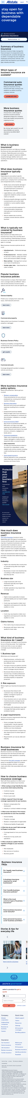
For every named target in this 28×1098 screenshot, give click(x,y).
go (9, 1005)
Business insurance (21, 1049)
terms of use (4, 1061)
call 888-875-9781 (11, 96)
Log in (22, 2)
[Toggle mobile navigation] (3, 2)
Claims (17, 1020)
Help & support (19, 1018)
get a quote (9, 124)
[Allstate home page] (12, 2)
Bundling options (20, 1032)
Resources (18, 1023)
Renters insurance (6, 1050)
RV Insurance (19, 1047)
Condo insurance (6, 1052)
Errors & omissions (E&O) (11, 421)
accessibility (4, 1063)
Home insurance (6, 1045)
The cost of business (7, 537)
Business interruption (10, 403)
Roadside (18, 1054)
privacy (10, 1061)
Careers (3, 1031)
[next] (7, 968)
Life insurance (5, 1047)
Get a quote (5, 504)
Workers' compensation (11, 395)
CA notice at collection (18, 1061)
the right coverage (14, 760)
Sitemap (17, 1025)
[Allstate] (2, 33)
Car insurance (5, 1042)
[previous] (7, 937)
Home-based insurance (11, 455)
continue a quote (21, 1005)
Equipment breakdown (10, 435)
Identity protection (20, 1052)
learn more (6, 305)
